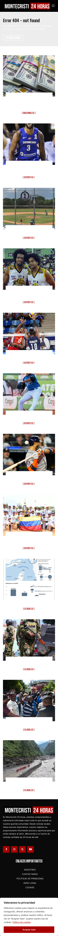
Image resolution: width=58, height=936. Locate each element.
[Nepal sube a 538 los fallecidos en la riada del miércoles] (29, 761)
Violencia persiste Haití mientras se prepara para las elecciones (29, 723)
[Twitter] (22, 849)
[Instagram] (14, 849)
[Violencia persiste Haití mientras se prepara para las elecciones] (29, 700)
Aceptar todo (29, 929)
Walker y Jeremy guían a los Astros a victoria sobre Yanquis (29, 477)
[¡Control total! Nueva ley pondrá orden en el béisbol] (29, 208)
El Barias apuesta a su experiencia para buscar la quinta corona (29, 294)
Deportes (28, 177)
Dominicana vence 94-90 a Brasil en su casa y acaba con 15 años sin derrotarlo (29, 169)
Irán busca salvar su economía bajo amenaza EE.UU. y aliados (29, 602)
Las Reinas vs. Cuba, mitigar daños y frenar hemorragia (29, 356)
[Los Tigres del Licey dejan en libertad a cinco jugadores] (29, 394)
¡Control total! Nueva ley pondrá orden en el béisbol (29, 231)
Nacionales (28, 113)
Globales (28, 609)
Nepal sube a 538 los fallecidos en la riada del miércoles (29, 783)
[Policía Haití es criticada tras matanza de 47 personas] (29, 640)
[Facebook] (6, 849)
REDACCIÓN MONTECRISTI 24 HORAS (29, 115)
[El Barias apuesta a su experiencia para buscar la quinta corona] (29, 269)
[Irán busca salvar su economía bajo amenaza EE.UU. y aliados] (29, 579)
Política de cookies (21, 922)
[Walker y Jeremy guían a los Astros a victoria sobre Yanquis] (29, 454)
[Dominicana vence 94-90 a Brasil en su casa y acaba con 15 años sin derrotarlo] (29, 144)
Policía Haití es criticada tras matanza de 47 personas (29, 662)
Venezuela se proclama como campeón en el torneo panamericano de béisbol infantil (29, 540)
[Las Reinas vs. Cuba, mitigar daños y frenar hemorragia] (29, 333)
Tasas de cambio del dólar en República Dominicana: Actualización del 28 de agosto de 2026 (29, 102)
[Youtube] (30, 849)
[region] (29, 917)
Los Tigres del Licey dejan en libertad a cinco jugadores (29, 416)
